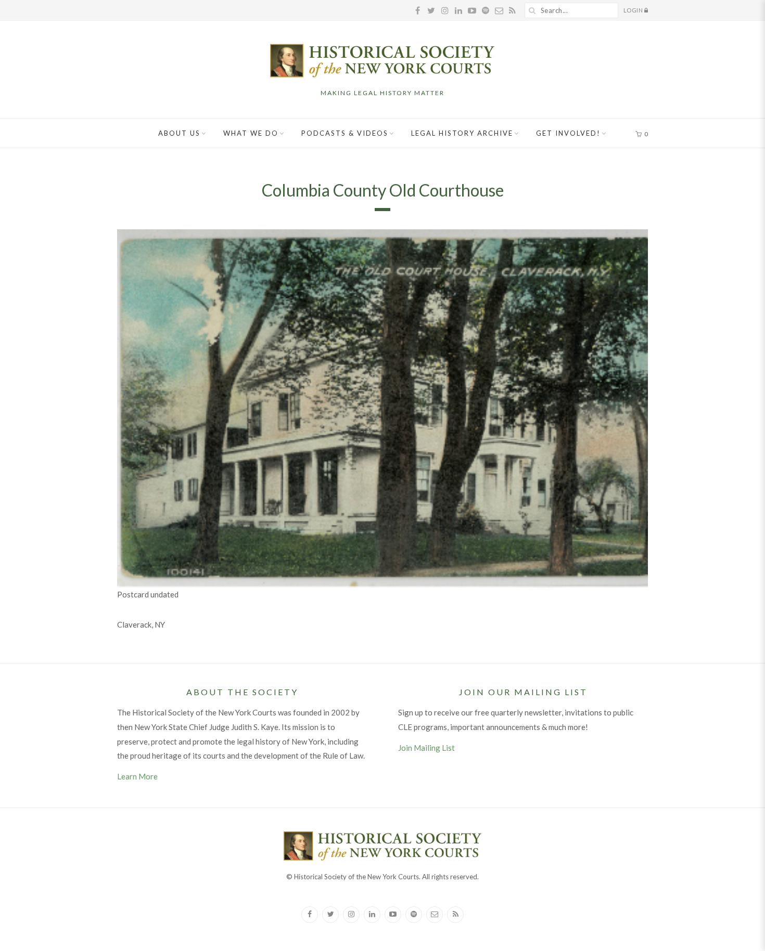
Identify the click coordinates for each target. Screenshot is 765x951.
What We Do (250, 133)
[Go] (532, 10)
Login (633, 10)
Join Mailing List (426, 747)
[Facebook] (309, 914)
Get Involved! (568, 133)
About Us (179, 133)
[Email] (434, 914)
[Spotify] (413, 914)
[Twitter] (330, 914)
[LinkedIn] (372, 914)
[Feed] (455, 914)
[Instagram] (351, 914)
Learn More (137, 776)
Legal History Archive (462, 133)
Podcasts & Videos (344, 133)
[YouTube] (393, 914)
